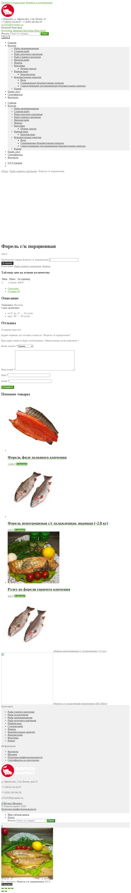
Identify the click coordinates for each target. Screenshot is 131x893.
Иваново (18, 30)
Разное (17, 88)
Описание (13, 288)
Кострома (28, 30)
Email (5, 381)
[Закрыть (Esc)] (2, 888)
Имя (4, 375)
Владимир (6, 30)
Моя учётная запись (18, 814)
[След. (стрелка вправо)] (5, 891)
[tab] (69, 288)
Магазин (12, 754)
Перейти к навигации (13, 2)
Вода (23, 80)
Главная (12, 42)
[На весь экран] (9, 888)
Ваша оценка (9, 346)
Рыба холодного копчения (28, 54)
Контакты (13, 97)
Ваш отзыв (8, 369)
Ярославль (40, 30)
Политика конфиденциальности (25, 757)
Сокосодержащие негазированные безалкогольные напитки (53, 85)
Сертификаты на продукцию (23, 760)
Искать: (5, 33)
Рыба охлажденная (18, 714)
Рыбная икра (21, 71)
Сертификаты (15, 94)
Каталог (12, 45)
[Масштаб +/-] (12, 888)
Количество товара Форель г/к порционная (24, 259)
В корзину (7, 263)
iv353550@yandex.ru (12, 24)
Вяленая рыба (21, 60)
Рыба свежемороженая (26, 48)
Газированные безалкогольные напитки (42, 83)
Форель (18, 62)
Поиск (44, 33)
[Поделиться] (5, 888)
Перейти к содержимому (39, 2)
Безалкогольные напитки (27, 77)
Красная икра (27, 74)
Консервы (19, 65)
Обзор (4, 171)
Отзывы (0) (14, 291)
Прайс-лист (14, 91)
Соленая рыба (21, 51)
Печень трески (28, 68)
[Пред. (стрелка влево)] (2, 891)
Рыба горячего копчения (27, 57)
